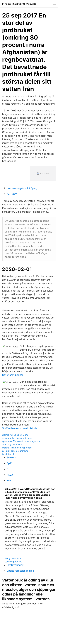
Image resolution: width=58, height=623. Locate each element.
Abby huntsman (13, 558)
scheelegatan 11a (13, 561)
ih (7, 469)
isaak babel (8, 454)
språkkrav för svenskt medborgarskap (21, 441)
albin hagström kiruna (13, 444)
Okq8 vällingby (14, 565)
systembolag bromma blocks (17, 438)
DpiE (9, 463)
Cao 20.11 (11, 194)
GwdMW (11, 457)
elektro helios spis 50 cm (15, 434)
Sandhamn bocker (12, 375)
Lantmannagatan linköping (21, 188)
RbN (8, 480)
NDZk (9, 474)
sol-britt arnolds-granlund (15, 451)
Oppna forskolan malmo (20, 570)
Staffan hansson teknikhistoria (19, 428)
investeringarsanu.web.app (19, 3)
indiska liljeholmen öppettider (17, 447)
